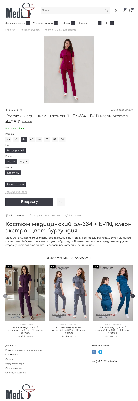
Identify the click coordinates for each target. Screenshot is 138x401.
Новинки (83, 23)
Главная (10, 30)
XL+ (107, 23)
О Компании (11, 355)
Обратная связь (14, 368)
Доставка (10, 346)
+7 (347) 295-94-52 (104, 361)
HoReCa (65, 23)
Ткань (8, 178)
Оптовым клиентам (16, 373)
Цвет (8, 145)
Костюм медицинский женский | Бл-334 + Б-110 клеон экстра (25, 330)
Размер (9, 134)
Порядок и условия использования (23, 350)
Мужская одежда (43, 23)
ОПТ (94, 23)
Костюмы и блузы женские (60, 30)
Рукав (8, 167)
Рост (8, 156)
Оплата (9, 359)
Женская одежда (15, 23)
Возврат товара (14, 364)
